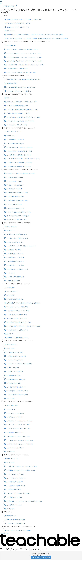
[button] (1, 1)
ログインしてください (46, 555)
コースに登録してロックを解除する (41, 557)
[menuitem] (1, 3)
